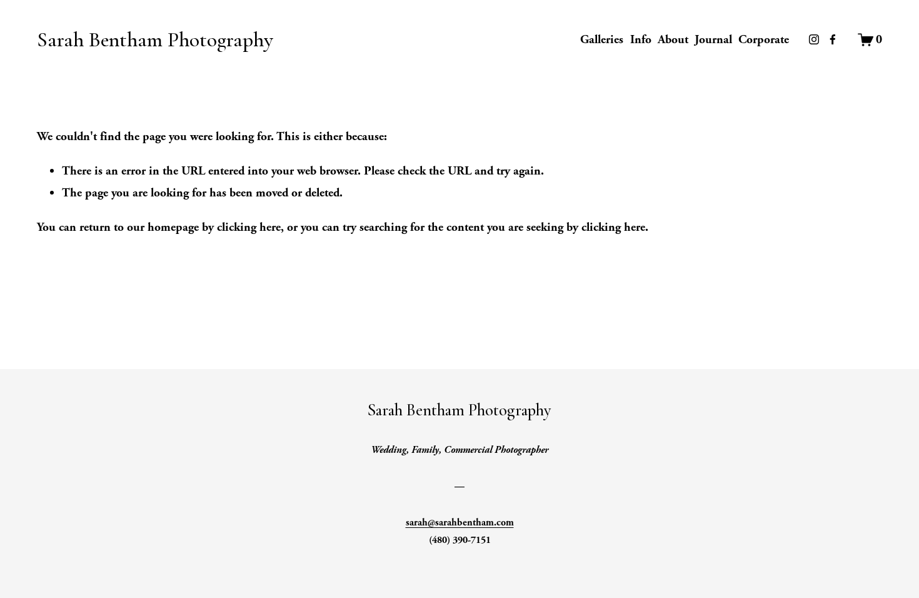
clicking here (249, 227)
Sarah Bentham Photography (155, 40)
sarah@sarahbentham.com (460, 523)
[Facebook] (832, 39)
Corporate (763, 39)
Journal (713, 39)
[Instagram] (814, 39)
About (673, 39)
